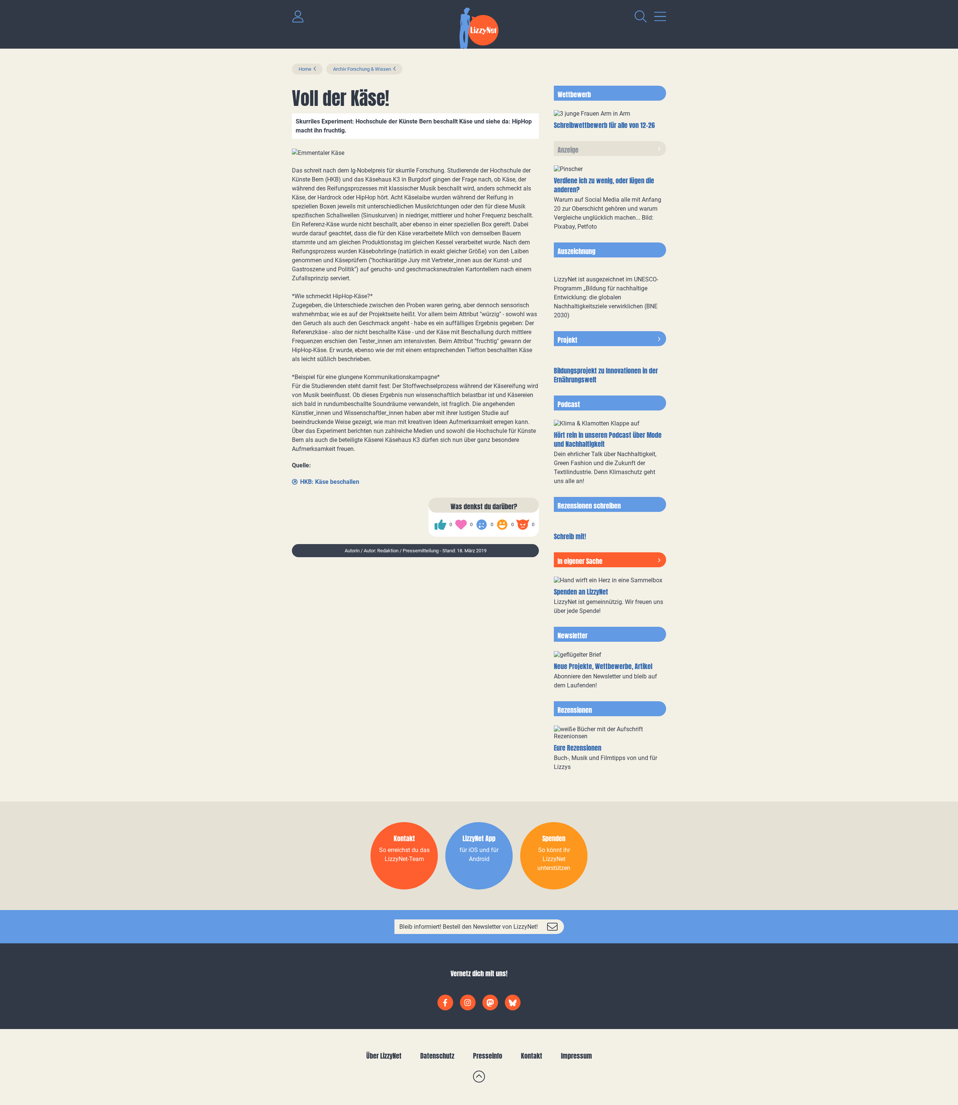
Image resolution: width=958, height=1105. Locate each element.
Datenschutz (437, 1056)
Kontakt (531, 1056)
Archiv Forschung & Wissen (362, 69)
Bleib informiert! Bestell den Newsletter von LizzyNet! (468, 926)
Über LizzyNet (384, 1056)
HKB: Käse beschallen (329, 481)
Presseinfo (487, 1056)
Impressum (576, 1056)
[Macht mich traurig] (481, 524)
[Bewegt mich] (461, 524)
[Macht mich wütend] (522, 524)
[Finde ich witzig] (502, 524)
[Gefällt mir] (440, 524)
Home (305, 69)
